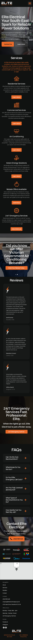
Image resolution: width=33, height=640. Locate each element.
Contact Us (8, 44)
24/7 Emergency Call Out (16, 432)
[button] (30, 3)
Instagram (5, 624)
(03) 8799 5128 (16, 229)
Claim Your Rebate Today (16, 268)
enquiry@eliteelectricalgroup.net (11, 601)
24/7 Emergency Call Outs (9, 616)
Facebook (5, 622)
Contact (5, 593)
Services (5, 587)
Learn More (16, 97)
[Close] (17, 563)
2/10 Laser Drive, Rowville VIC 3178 (12, 604)
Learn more (21, 44)
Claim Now (16, 203)
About (4, 585)
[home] (7, 3)
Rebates (5, 590)
